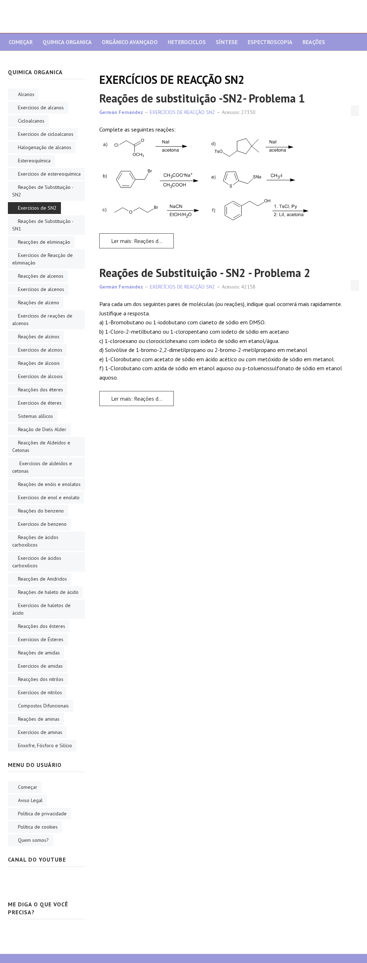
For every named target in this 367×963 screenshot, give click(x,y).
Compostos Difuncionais (43, 705)
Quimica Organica (67, 42)
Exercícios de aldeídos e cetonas (42, 467)
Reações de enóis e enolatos (49, 484)
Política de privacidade (42, 813)
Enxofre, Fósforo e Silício (45, 745)
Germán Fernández (121, 112)
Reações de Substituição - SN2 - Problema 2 (204, 272)
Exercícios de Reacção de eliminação (42, 259)
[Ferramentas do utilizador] (355, 110)
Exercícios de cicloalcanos (45, 134)
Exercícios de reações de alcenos (42, 319)
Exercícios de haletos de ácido (41, 609)
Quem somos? (33, 840)
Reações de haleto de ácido (48, 592)
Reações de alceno (38, 302)
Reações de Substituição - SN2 (42, 191)
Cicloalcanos (31, 121)
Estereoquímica (34, 160)
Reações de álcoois (39, 363)
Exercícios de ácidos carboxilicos (36, 562)
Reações (313, 42)
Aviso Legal (30, 800)
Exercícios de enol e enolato (49, 497)
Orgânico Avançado (130, 42)
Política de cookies (38, 827)
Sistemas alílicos (35, 416)
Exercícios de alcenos (41, 289)
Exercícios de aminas (40, 732)
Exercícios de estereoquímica (49, 174)
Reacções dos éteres (40, 389)
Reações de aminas (38, 719)
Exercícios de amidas (40, 666)
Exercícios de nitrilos (40, 692)
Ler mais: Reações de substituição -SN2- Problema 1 (142, 240)
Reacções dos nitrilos (40, 679)
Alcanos (26, 94)
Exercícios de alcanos (41, 107)
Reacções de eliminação (44, 242)
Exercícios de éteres (40, 403)
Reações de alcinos (38, 336)
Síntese (227, 42)
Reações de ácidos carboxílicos (35, 541)
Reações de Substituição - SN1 (42, 225)
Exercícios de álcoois (40, 376)
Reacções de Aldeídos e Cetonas (41, 446)
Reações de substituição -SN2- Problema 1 (202, 98)
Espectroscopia (270, 42)
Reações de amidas (39, 652)
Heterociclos (187, 42)
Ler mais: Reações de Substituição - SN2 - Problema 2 (142, 398)
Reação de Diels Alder (42, 429)
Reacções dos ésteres (41, 626)
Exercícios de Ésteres (40, 639)
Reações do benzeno (41, 510)
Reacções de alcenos (40, 276)
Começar (21, 42)
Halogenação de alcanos (44, 147)
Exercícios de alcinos (40, 350)
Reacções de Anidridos (42, 579)
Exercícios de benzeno (42, 524)
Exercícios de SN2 (37, 208)
